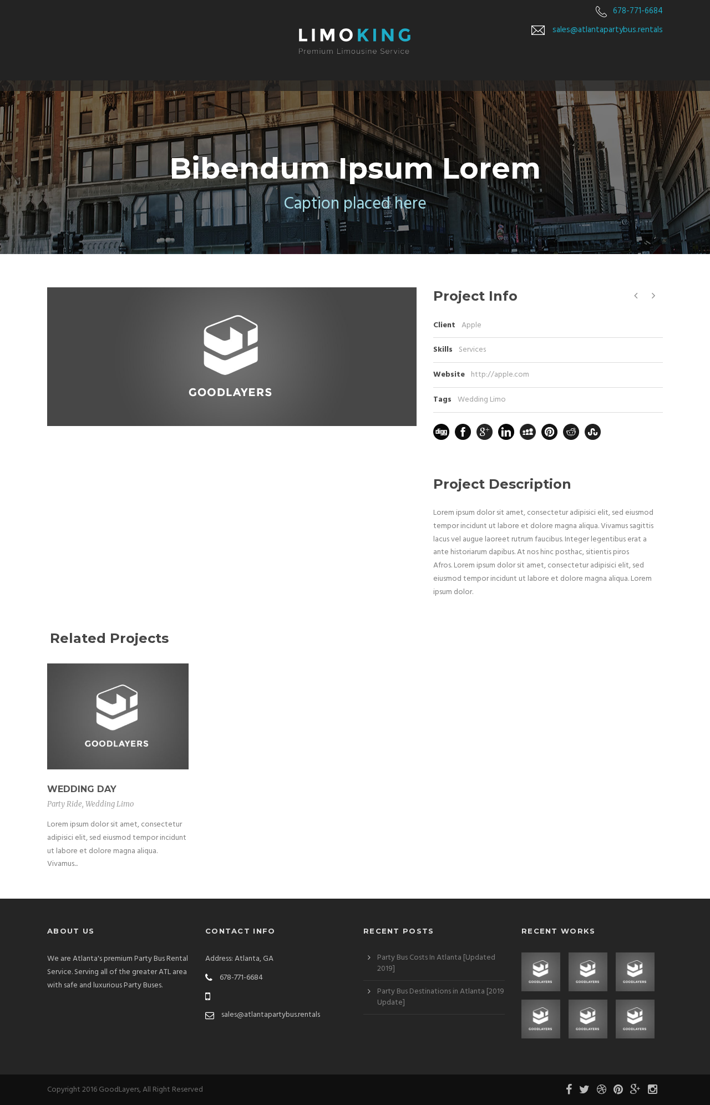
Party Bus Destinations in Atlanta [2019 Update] (440, 997)
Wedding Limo (482, 399)
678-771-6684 (638, 11)
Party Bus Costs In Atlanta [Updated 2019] (436, 963)
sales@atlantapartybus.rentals (607, 30)
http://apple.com (500, 374)
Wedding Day (81, 789)
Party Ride (64, 804)
